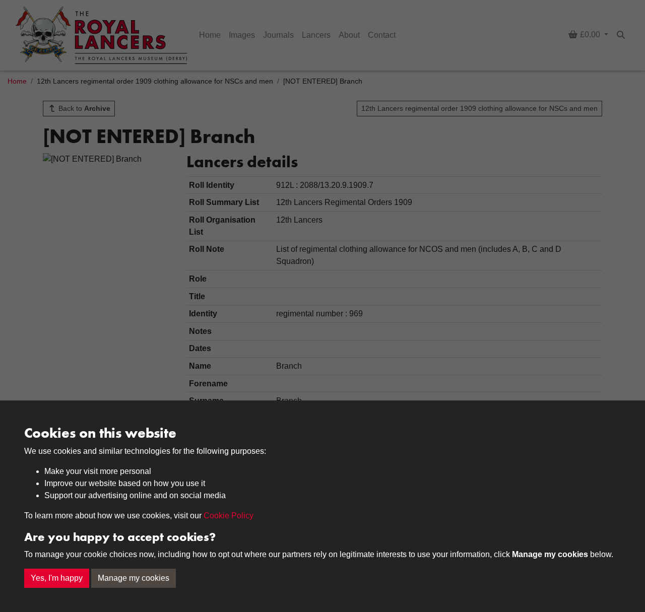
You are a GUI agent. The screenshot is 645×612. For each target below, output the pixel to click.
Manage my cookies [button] (133, 578)
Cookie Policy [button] (228, 515)
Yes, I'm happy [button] (57, 578)
